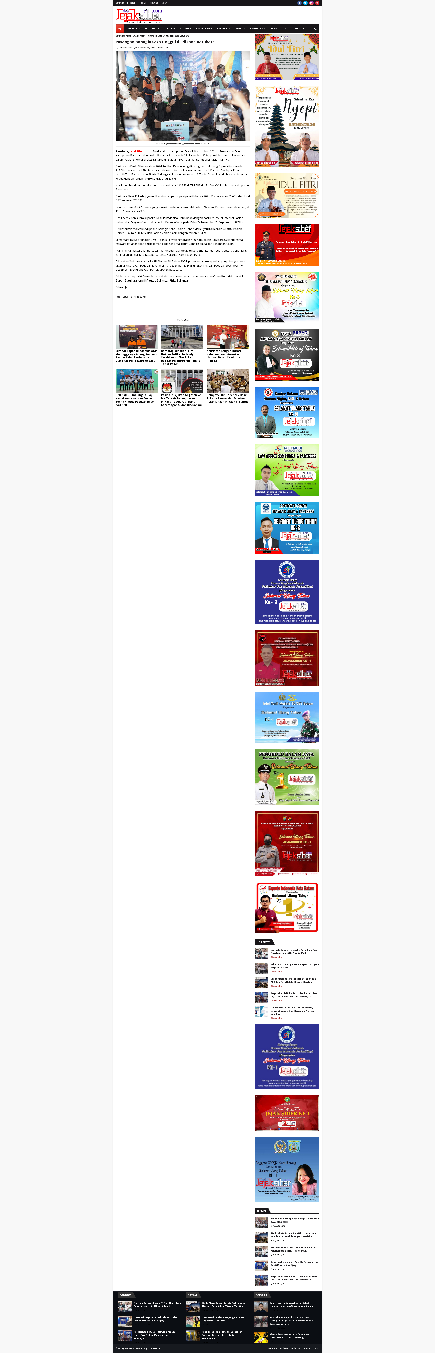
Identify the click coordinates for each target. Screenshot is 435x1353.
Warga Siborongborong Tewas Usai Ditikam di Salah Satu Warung (290, 1335)
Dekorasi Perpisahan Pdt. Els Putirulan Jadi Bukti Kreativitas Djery (295, 1263)
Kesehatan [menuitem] (256, 28)
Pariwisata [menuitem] (277, 28)
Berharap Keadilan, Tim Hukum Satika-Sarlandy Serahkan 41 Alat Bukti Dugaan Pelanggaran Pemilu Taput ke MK (180, 357)
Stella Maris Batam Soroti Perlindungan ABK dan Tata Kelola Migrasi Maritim (293, 980)
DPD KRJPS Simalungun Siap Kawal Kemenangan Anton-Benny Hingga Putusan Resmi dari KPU (135, 400)
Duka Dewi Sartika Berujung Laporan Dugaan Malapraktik (223, 1319)
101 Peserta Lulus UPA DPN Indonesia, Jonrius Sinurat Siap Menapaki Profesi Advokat (292, 1011)
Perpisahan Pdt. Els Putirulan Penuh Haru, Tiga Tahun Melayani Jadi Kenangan (294, 995)
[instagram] (311, 3)
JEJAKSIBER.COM (131, 1348)
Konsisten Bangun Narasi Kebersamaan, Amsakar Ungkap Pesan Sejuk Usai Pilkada (224, 355)
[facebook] (299, 3)
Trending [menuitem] (132, 28)
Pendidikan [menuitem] (203, 28)
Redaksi (131, 2)
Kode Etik (142, 2)
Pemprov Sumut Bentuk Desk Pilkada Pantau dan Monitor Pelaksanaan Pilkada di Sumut (227, 398)
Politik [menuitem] (168, 28)
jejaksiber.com (125, 47)
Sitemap (154, 2)
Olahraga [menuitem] (298, 28)
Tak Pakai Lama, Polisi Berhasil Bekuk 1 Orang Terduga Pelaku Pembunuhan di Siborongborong (292, 1320)
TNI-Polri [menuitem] (222, 28)
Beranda (120, 2)
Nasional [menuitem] (151, 28)
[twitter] (305, 3)
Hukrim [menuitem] (184, 28)
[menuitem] (120, 28)
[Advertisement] (257, 15)
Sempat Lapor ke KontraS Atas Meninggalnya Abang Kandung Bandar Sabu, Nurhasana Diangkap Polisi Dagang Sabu (137, 355)
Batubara (127, 296)
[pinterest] (317, 3)
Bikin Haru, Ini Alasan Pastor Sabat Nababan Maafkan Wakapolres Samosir (292, 1304)
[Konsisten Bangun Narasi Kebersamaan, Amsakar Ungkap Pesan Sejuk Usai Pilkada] (228, 337)
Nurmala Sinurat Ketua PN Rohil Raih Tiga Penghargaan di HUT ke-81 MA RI (294, 951)
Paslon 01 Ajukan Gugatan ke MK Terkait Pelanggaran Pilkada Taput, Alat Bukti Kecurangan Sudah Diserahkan (182, 400)
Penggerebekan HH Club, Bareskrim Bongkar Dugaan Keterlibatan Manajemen (222, 1335)
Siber (164, 2)
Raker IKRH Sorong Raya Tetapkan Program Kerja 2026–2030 (295, 966)
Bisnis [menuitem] (239, 28)
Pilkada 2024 (132, 35)
